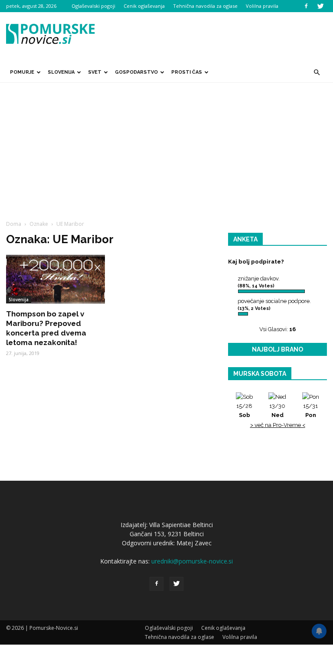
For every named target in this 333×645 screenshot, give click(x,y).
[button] (316, 72)
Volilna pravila (262, 6)
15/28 (244, 410)
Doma (13, 224)
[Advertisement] (166, 147)
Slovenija (61, 72)
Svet (94, 72)
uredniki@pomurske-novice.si (192, 561)
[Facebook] (306, 6)
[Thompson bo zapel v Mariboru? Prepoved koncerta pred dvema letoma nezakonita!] (55, 279)
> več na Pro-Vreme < (277, 425)
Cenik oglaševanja (144, 6)
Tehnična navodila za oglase (205, 6)
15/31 (310, 410)
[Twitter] (320, 6)
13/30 (277, 410)
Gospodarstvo (136, 72)
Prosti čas (186, 72)
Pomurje (22, 72)
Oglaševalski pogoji (93, 6)
